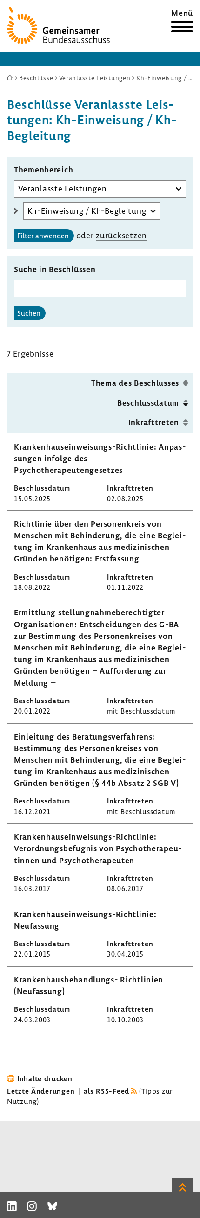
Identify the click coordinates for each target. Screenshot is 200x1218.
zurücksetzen (121, 235)
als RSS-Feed (106, 1091)
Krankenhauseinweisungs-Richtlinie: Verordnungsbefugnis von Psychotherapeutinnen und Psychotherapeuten (97, 848)
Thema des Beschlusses (135, 383)
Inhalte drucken (45, 1078)
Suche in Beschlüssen (54, 269)
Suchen (28, 313)
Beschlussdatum (148, 403)
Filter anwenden (43, 235)
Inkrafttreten (153, 422)
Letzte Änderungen (40, 1091)
